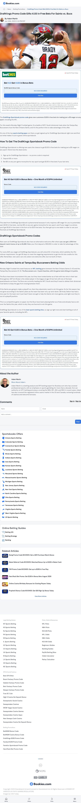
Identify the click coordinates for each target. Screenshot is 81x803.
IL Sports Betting (9, 642)
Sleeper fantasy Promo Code (13, 690)
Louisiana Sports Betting (14, 470)
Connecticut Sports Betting (15, 446)
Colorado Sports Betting (14, 442)
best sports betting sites (35, 310)
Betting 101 (9, 532)
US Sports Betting (11, 517)
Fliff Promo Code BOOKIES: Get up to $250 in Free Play (29, 569)
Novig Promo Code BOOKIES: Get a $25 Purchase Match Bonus (31, 555)
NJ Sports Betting (9, 631)
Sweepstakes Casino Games (13, 711)
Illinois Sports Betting (12, 454)
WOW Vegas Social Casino (12, 708)
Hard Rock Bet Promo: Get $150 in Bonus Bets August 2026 (30, 576)
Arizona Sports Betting (13, 438)
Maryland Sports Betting (14, 474)
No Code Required (40, 91)
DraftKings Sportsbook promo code (15, 117)
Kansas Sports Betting (13, 466)
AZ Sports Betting (9, 645)
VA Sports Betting (9, 652)
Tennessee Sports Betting (14, 505)
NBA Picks (45, 627)
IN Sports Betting (9, 656)
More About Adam (18, 382)
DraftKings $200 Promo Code (13, 738)
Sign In (72, 401)
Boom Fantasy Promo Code (13, 679)
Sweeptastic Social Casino (12, 701)
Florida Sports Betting (13, 450)
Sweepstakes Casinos (11, 704)
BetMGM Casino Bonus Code (13, 735)
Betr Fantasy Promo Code (12, 686)
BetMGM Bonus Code (11, 731)
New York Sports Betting (14, 489)
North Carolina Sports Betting (15, 493)
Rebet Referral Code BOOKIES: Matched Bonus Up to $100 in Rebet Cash (35, 562)
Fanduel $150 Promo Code (12, 742)
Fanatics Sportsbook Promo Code (15, 745)
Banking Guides (47, 649)
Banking (8, 540)
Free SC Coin (8, 693)
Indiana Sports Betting (13, 458)
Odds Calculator (48, 656)
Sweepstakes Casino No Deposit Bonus (17, 722)
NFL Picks (45, 624)
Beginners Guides (48, 645)
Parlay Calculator (48, 659)
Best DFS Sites (8, 676)
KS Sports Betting (9, 627)
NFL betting (37, 269)
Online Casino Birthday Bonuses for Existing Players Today (30, 583)
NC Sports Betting (9, 667)
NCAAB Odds (47, 642)
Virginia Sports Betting (13, 509)
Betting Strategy (11, 536)
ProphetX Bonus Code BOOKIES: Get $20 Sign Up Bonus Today (31, 591)
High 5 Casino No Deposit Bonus (14, 697)
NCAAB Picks (47, 631)
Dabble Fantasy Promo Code (13, 683)
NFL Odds (45, 634)
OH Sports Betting (9, 663)
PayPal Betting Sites (49, 652)
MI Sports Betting (9, 638)
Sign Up (78, 401)
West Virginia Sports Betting (15, 513)
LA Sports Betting (9, 659)
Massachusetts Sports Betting (16, 478)
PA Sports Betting (9, 634)
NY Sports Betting (9, 624)
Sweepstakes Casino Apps (12, 715)
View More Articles (40, 596)
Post (78, 422)
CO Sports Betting (9, 649)
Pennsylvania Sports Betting (15, 501)
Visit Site (40, 95)
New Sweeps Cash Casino (12, 718)
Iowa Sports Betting (12, 462)
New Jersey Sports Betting (14, 485)
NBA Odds (46, 638)
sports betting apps (20, 133)
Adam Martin (12, 18)
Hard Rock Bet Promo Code (13, 749)
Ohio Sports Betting (12, 497)
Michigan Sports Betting (13, 481)
